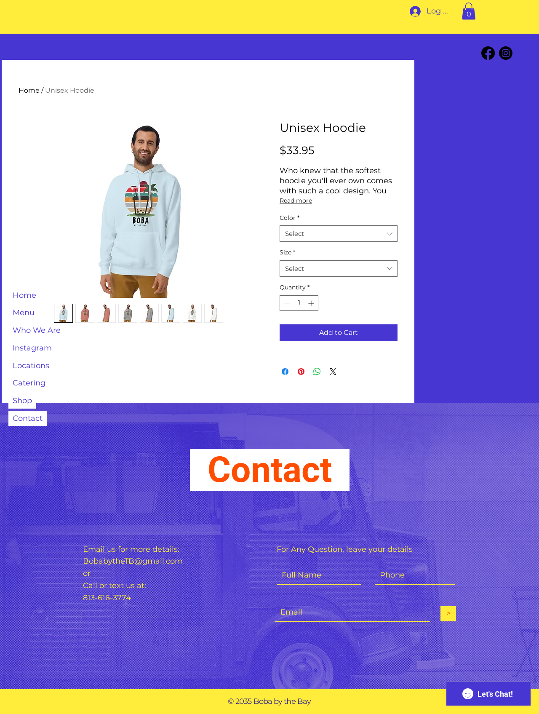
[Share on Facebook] (285, 371)
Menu (24, 312)
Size (287, 252)
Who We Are (37, 330)
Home (24, 295)
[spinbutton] (299, 303)
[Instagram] (505, 53)
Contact (28, 418)
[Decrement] (286, 303)
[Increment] (312, 303)
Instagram (32, 348)
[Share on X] (333, 371)
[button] (469, 11)
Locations (31, 365)
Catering (29, 383)
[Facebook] (488, 53)
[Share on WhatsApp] (317, 371)
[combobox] (339, 233)
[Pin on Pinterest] (301, 371)
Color (289, 218)
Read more (296, 200)
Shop (22, 400)
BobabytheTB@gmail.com (133, 561)
